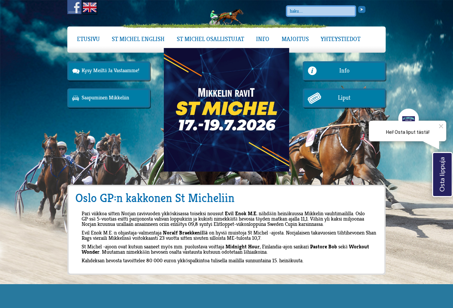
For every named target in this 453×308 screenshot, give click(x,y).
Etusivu (88, 39)
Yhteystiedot (340, 39)
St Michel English (138, 39)
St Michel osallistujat (210, 39)
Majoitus (295, 39)
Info (262, 39)
